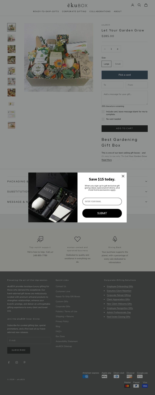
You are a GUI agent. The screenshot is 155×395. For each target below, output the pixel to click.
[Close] (123, 176)
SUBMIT (102, 213)
